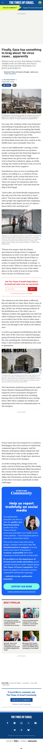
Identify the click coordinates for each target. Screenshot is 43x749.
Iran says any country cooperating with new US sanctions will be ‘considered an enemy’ (12, 623)
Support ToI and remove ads (32, 8)
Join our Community (9, 8)
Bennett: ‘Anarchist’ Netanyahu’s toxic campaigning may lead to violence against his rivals (12, 646)
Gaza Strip (34, 683)
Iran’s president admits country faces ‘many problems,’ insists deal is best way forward (30, 623)
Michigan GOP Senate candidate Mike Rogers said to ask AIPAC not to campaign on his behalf (30, 645)
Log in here (27, 704)
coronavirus (25, 683)
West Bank (6, 685)
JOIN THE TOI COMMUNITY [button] (21, 700)
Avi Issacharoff (9, 79)
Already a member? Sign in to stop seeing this (21, 591)
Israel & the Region (15, 683)
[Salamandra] (32, 741)
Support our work (21, 586)
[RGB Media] (17, 741)
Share (8, 85)
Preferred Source (10, 73)
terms (30, 293)
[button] (40, 2)
